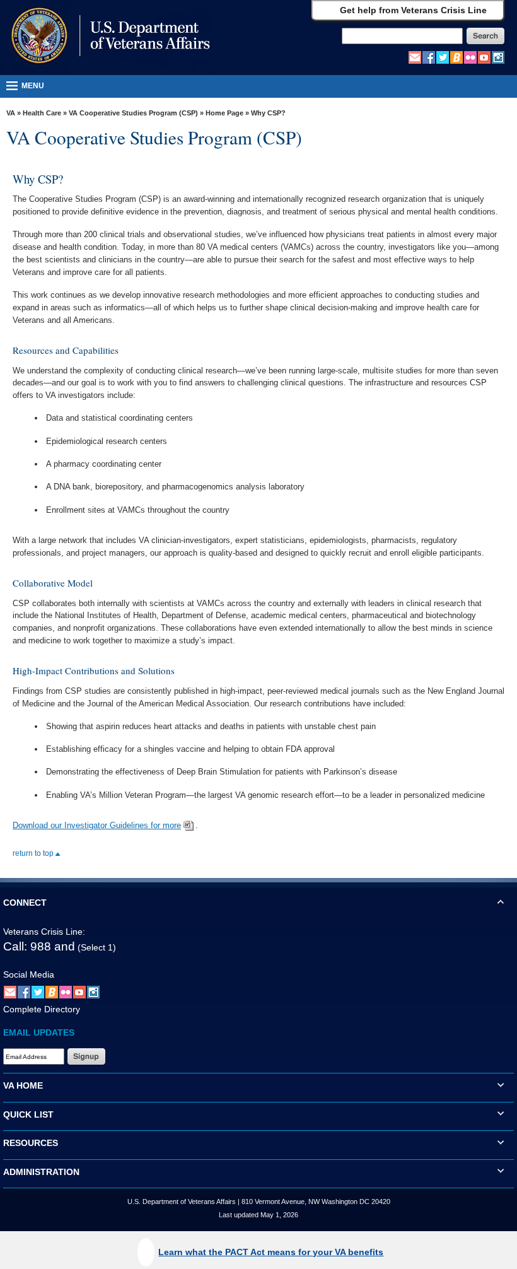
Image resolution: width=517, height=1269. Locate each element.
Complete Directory (41, 1009)
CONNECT (25, 903)
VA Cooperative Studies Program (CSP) (133, 113)
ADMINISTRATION (41, 1172)
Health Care (42, 113)
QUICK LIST (28, 1114)
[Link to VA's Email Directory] (415, 56)
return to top (34, 853)
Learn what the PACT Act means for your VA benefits (270, 1252)
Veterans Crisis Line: (44, 932)
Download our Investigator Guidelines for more (97, 825)
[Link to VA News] (456, 56)
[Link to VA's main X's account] (38, 991)
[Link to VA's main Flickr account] (470, 56)
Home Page (224, 113)
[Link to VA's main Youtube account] (484, 56)
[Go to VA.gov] (107, 37)
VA (10, 113)
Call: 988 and (39, 946)
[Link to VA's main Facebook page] (429, 56)
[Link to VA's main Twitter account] (443, 56)
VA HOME (23, 1085)
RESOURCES (30, 1143)
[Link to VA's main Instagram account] (498, 56)
